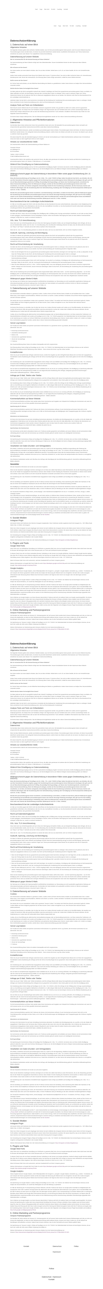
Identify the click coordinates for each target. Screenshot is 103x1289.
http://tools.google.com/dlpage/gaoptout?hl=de (23, 607)
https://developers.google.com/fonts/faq (54, 563)
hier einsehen (46, 514)
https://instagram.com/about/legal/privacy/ (66, 540)
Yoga (41, 9)
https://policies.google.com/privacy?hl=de (26, 565)
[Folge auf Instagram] (81, 1250)
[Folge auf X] (78, 1250)
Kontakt (66, 9)
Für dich (53, 9)
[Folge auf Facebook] (75, 1250)
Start (36, 9)
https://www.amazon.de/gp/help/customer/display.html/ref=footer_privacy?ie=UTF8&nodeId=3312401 (42, 629)
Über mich (46, 9)
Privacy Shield (14, 509)
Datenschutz (57, 1246)
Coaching (59, 9)
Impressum (57, 1252)
